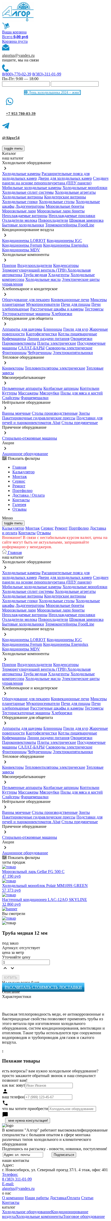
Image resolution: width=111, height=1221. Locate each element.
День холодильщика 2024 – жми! (54, 92)
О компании (13, 1198)
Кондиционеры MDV (21, 250)
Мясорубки (49, 393)
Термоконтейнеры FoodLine (69, 225)
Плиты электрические (56, 343)
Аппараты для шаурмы (22, 329)
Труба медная (35, 275)
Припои (9, 265)
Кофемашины (14, 338)
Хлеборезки (61, 313)
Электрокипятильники (73, 352)
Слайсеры (11, 398)
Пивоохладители (53, 220)
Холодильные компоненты (39, 1216)
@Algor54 (11, 138)
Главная (19, 467)
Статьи (87, 1198)
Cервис (18, 481)
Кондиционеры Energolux (65, 245)
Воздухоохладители (34, 265)
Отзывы (19, 509)
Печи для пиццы (75, 304)
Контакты (21, 500)
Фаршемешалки (35, 398)
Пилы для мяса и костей (81, 393)
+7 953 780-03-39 (21, 114)
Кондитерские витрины (65, 197)
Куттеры (9, 393)
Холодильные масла (43, 279)
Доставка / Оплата (28, 495)
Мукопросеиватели (43, 304)
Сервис (47, 528)
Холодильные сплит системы (28, 192)
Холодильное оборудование (26, 1212)
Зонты (84, 413)
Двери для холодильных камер (65, 178)
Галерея (19, 504)
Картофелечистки (41, 334)
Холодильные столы (57, 201)
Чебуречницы (40, 352)
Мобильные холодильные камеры (31, 187)
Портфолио (22, 490)
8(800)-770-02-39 (16, 74)
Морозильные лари (19, 211)
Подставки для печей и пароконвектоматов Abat (52, 420)
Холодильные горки (20, 201)
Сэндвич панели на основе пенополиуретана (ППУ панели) (55, 180)
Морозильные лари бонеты (61, 211)
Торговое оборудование (84, 1216)
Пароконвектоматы (19, 343)
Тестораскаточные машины (26, 313)
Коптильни (89, 388)
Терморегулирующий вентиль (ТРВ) (34, 270)
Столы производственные (55, 413)
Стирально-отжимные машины (29, 438)
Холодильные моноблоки (84, 187)
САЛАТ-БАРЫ (31, 348)
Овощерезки (81, 338)
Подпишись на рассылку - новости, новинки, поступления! (54, 1149)
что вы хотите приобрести (25, 1108)
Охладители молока (19, 220)
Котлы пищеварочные (77, 334)
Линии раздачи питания (48, 338)
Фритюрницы (14, 352)
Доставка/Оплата (65, 1198)
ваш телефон (13, 1097)
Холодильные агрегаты (75, 192)
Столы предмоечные (79, 422)
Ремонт (18, 486)
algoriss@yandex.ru (18, 55)
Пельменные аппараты (22, 388)
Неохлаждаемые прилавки (72, 215)
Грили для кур (75, 329)
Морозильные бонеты (65, 206)
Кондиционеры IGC (64, 240)
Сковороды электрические (69, 348)
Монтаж (19, 476)
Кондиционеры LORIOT (24, 240)
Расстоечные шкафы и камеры (57, 309)
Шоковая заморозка (86, 220)
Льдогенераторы (30, 206)
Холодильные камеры (21, 173)
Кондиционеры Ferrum (22, 245)
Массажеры (28, 393)
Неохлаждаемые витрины (24, 215)
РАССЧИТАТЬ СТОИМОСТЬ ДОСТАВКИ (43, 987)
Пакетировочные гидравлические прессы (38, 418)
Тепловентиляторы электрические (55, 368)
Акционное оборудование (25, 454)
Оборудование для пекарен (26, 299)
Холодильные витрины (22, 197)
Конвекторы (13, 368)
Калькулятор (23, 472)
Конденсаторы (66, 265)
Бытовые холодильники (23, 225)
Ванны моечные (16, 413)
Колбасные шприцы (61, 388)
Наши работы (37, 1198)
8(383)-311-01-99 (46, 74)
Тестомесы (94, 309)
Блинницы (52, 329)
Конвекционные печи (70, 299)
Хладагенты (58, 275)
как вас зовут (13, 1085)
